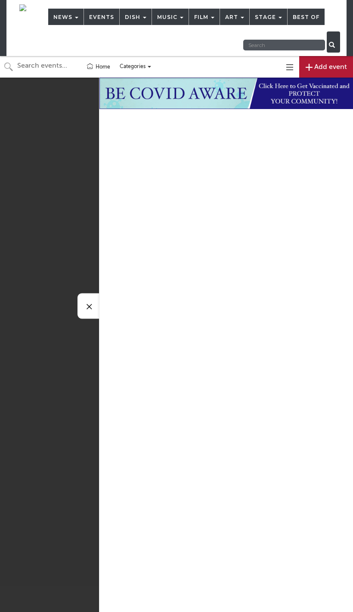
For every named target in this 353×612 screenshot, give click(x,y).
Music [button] (168, 17)
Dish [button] (133, 17)
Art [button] (232, 17)
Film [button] (202, 17)
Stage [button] (266, 17)
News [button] (63, 17)
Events (101, 17)
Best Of (306, 17)
